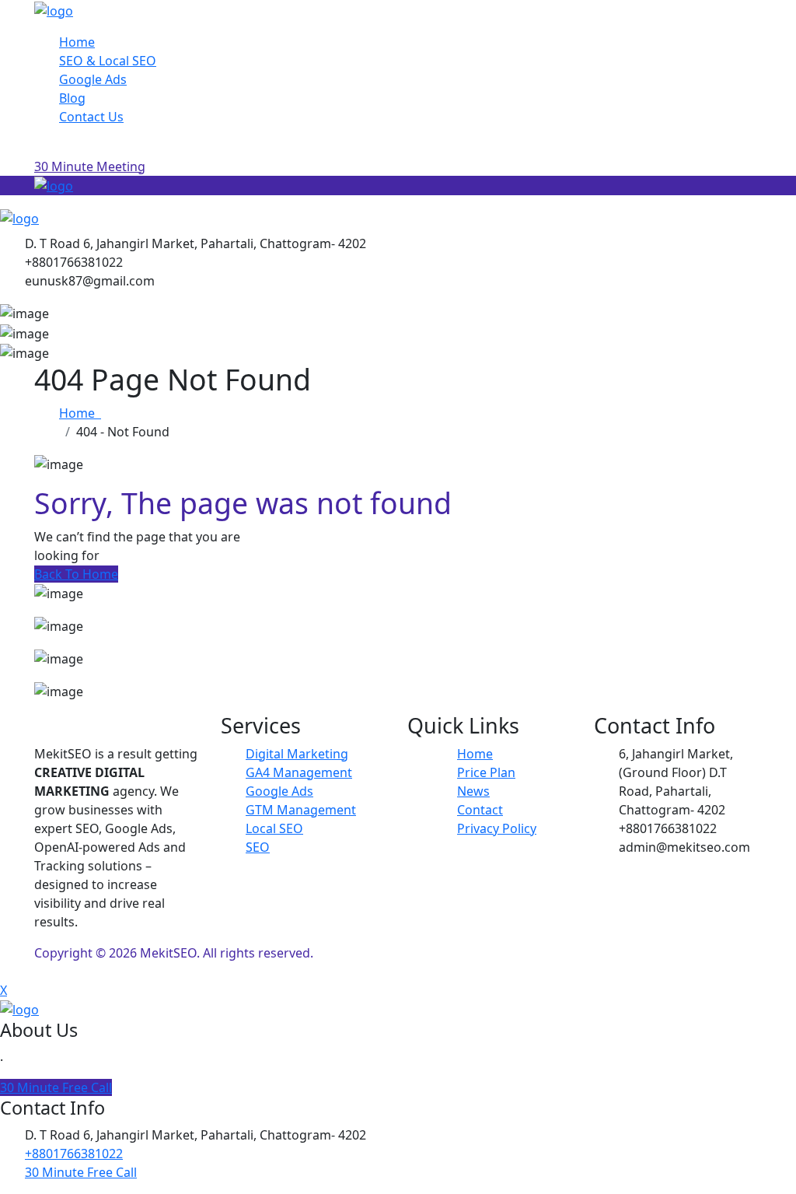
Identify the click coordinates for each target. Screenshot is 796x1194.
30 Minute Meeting (89, 166)
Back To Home (76, 574)
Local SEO (274, 828)
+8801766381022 (74, 1153)
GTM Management (301, 809)
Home (77, 42)
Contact (480, 809)
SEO (258, 847)
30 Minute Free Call (56, 1087)
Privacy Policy (496, 828)
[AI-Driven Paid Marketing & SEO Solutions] (53, 9)
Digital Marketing (297, 753)
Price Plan (486, 772)
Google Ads (93, 79)
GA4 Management (299, 772)
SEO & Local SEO (107, 60)
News (473, 791)
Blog (72, 98)
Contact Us (91, 116)
